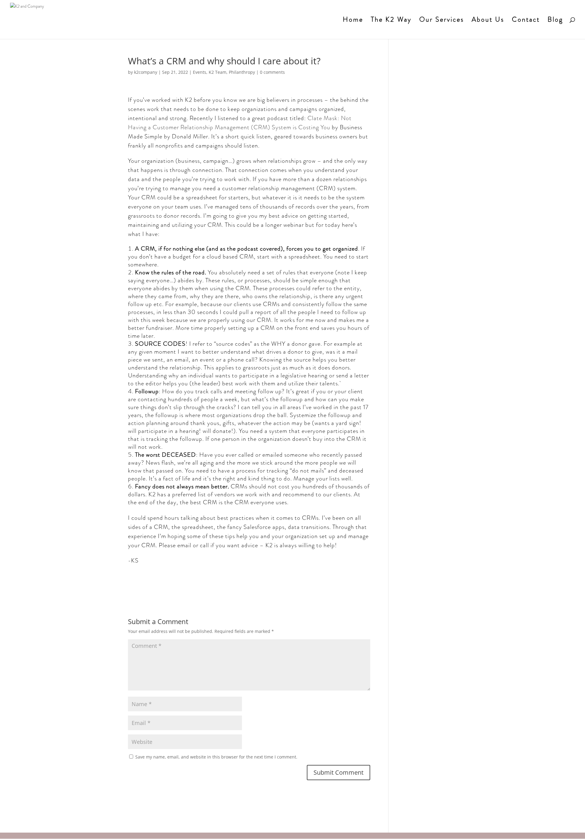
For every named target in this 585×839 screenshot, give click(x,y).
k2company (145, 72)
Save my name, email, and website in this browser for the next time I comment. (216, 757)
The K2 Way (391, 20)
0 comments (272, 72)
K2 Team (217, 72)
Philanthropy (242, 72)
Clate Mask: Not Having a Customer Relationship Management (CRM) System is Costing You (240, 123)
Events (199, 72)
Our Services (441, 20)
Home (353, 20)
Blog (555, 20)
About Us (488, 20)
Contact (526, 20)
